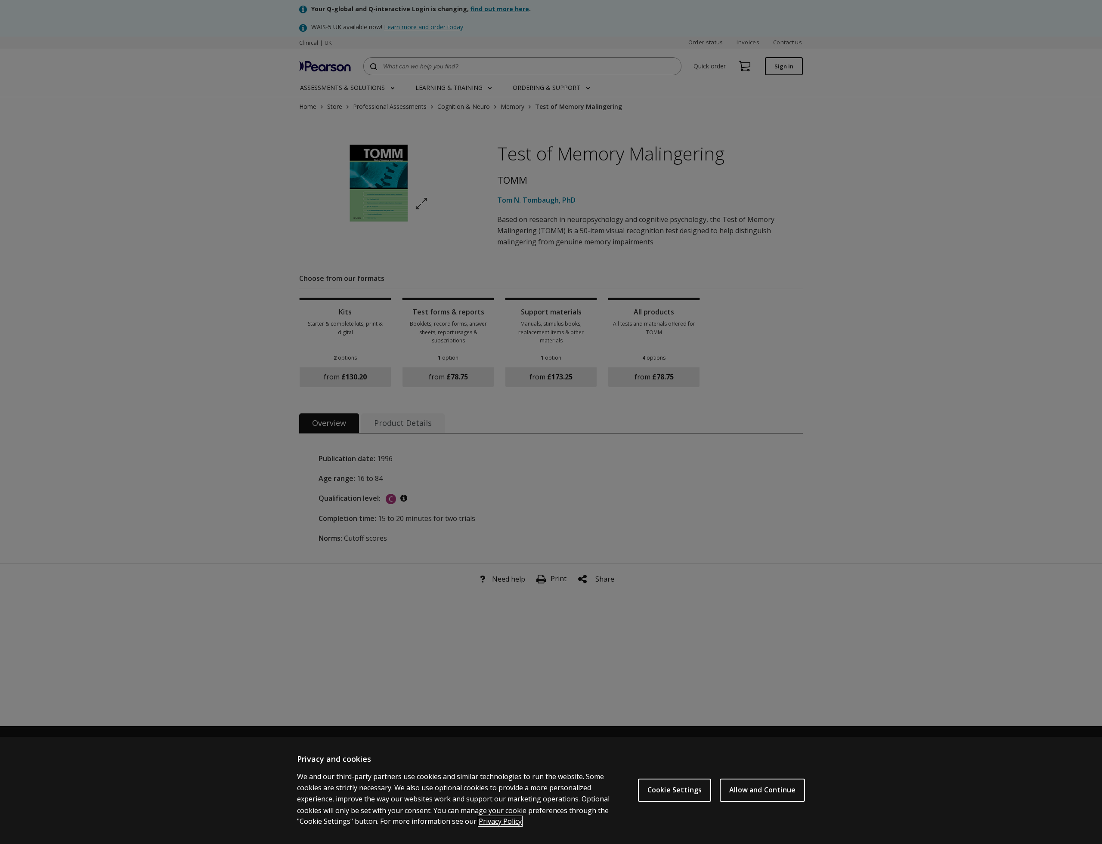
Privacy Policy (500, 821)
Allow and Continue (762, 790)
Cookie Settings (674, 790)
